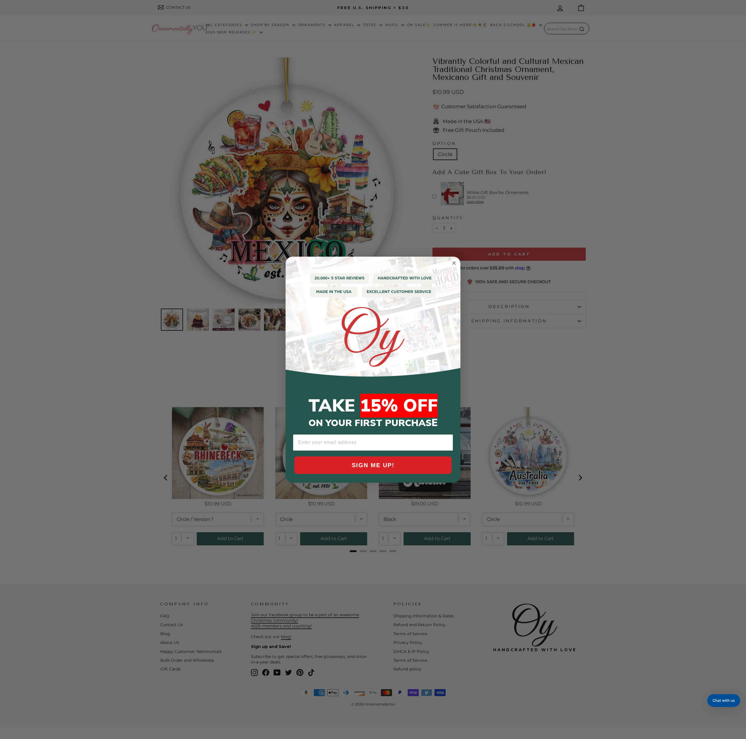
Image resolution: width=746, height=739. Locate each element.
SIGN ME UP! (373, 465)
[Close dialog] (454, 263)
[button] (723, 700)
